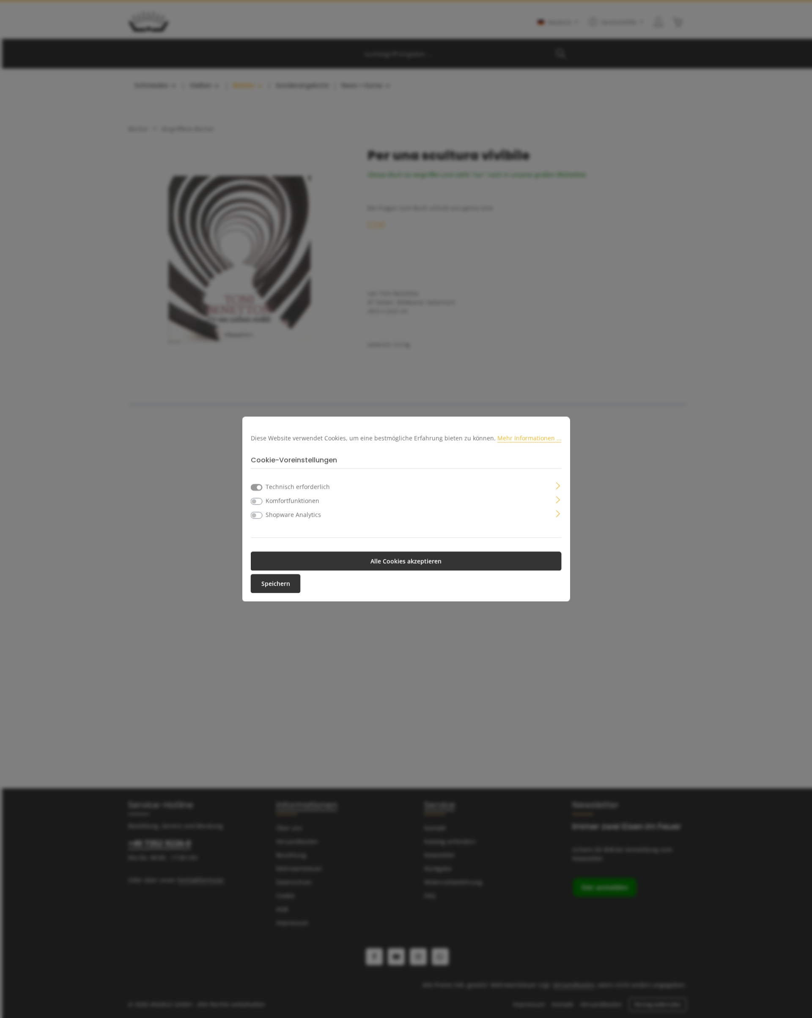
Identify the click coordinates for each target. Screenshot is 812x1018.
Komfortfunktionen (292, 501)
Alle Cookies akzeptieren (406, 561)
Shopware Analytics (293, 514)
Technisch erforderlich (298, 487)
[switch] (257, 501)
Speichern (275, 583)
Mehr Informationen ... (529, 438)
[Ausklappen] (558, 484)
